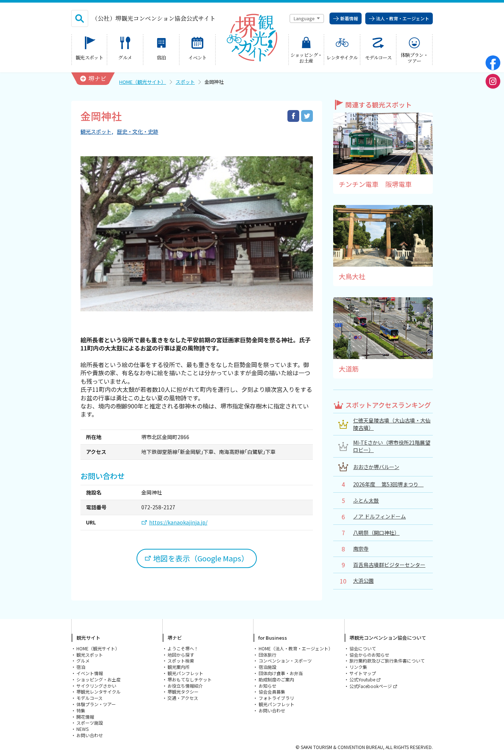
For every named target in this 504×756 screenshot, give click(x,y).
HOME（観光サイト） (142, 81)
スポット (185, 81)
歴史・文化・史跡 (137, 131)
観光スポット (95, 131)
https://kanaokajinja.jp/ (178, 522)
